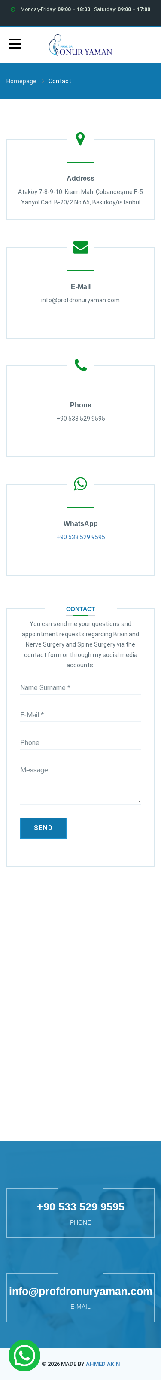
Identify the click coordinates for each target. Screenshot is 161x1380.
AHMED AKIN (103, 1364)
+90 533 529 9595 (80, 537)
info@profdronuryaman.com (80, 1291)
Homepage (21, 81)
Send (43, 827)
